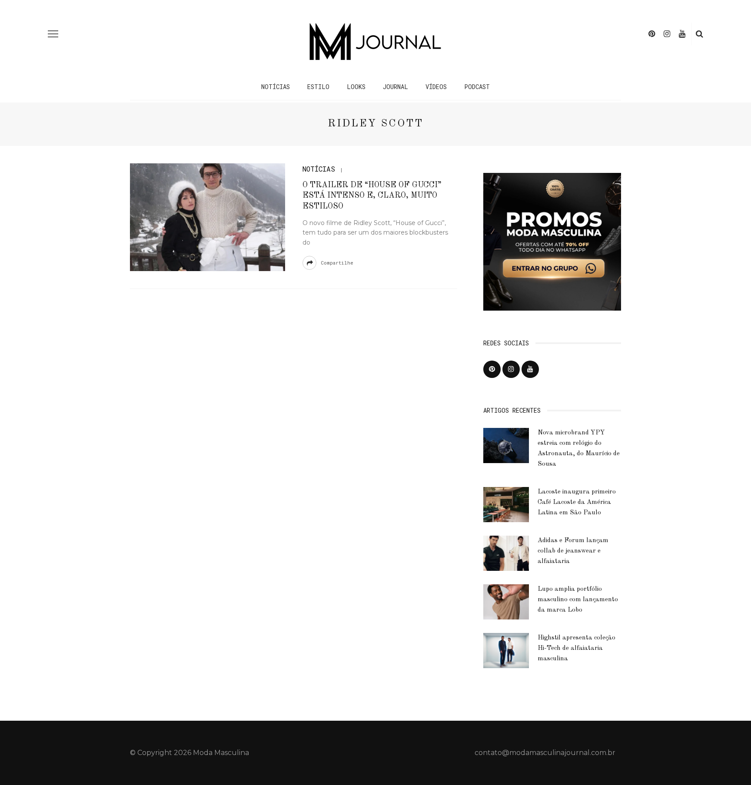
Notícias (275, 87)
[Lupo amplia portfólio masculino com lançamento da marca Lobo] (506, 601)
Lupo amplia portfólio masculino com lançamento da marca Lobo (578, 599)
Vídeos (436, 87)
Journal (395, 87)
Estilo (318, 87)
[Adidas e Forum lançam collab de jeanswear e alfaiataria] (506, 553)
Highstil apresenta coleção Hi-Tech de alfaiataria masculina (576, 648)
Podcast (477, 87)
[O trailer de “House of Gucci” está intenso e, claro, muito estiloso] (207, 216)
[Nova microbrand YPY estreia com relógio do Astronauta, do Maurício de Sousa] (506, 445)
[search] (699, 34)
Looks (356, 87)
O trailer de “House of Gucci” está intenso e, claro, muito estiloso (372, 195)
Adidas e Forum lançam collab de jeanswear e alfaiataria (573, 551)
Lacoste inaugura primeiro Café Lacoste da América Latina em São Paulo (577, 502)
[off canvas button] (53, 34)
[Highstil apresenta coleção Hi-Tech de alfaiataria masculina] (506, 650)
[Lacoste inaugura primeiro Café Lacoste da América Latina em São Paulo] (506, 504)
